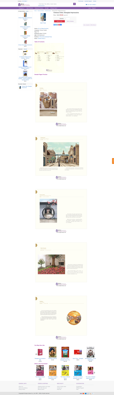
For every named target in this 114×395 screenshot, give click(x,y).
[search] (74, 4)
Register (94, 8)
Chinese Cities (41, 38)
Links (77, 389)
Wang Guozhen (44, 28)
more (27, 11)
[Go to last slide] (36, 354)
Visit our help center (61, 386)
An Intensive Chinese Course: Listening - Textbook (25, 57)
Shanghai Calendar (52, 358)
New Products (30, 8)
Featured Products (39, 8)
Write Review (93, 24)
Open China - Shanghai (78, 358)
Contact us (59, 388)
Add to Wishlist (70, 21)
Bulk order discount (42, 388)
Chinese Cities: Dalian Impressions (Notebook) (25, 18)
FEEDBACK (113, 161)
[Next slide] (94, 354)
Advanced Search (41, 5)
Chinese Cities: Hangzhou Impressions (25, 27)
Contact (94, 1)
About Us (21, 386)
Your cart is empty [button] (91, 4)
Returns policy (41, 389)
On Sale (46, 8)
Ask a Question (87, 24)
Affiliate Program (80, 388)
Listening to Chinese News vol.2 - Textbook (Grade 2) (25, 68)
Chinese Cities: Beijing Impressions (25, 44)
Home (35, 10)
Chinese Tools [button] (53, 8)
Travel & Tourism (48, 10)
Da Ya (39, 28)
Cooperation (79, 386)
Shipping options (41, 386)
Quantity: (62, 18)
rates (49, 386)
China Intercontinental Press (45, 36)
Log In (89, 8)
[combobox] (55, 4)
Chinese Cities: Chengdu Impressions (25, 36)
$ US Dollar (24, 1)
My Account (80, 1)
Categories (21, 8)
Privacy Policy (22, 389)
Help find (59, 389)
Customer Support (88, 1)
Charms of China (41, 10)
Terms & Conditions (23, 388)
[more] (25, 49)
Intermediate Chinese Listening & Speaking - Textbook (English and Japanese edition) (25, 78)
